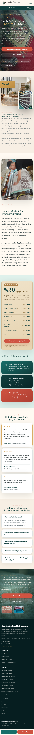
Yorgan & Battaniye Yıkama (8, 662)
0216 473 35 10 (6, 643)
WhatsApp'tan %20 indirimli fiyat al (17, 49)
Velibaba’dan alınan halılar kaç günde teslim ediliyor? (17, 559)
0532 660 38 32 (17, 55)
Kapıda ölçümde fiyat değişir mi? (16, 551)
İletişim (3, 713)
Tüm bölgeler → (5, 694)
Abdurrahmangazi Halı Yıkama (9, 691)
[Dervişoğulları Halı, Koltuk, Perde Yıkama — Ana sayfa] (11, 3)
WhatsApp (25, 732)
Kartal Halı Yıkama (6, 670)
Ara (9, 732)
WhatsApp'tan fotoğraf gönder (17, 341)
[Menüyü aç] (31, 3)
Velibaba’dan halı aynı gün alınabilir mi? (16, 533)
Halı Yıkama (4, 654)
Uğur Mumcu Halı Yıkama (8, 682)
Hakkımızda (4, 708)
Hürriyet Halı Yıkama (7, 679)
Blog (2, 710)
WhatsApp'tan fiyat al (17, 596)
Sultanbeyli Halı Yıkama (7, 688)
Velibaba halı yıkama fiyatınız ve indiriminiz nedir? (15, 543)
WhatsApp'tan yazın (7, 646)
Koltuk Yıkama (5, 656)
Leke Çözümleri (5, 705)
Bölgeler (11, 14)
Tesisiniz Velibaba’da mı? (13, 517)
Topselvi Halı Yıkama (7, 685)
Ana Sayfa (4, 14)
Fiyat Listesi (4, 702)
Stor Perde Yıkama (6, 659)
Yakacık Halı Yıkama (6, 673)
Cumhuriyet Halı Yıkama (8, 676)
